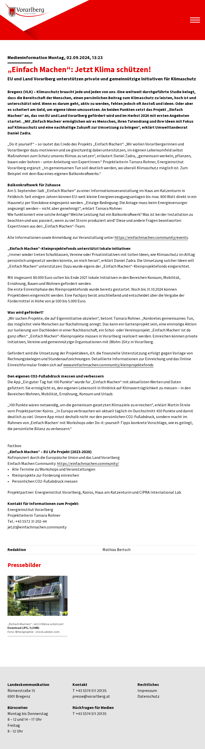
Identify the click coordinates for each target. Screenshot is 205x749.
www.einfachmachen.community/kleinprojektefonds (108, 364)
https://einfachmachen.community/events (151, 237)
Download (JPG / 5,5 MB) (23, 628)
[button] (195, 20)
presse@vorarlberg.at (91, 696)
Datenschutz (149, 696)
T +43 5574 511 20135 (89, 690)
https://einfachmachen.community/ (88, 463)
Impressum (147, 690)
